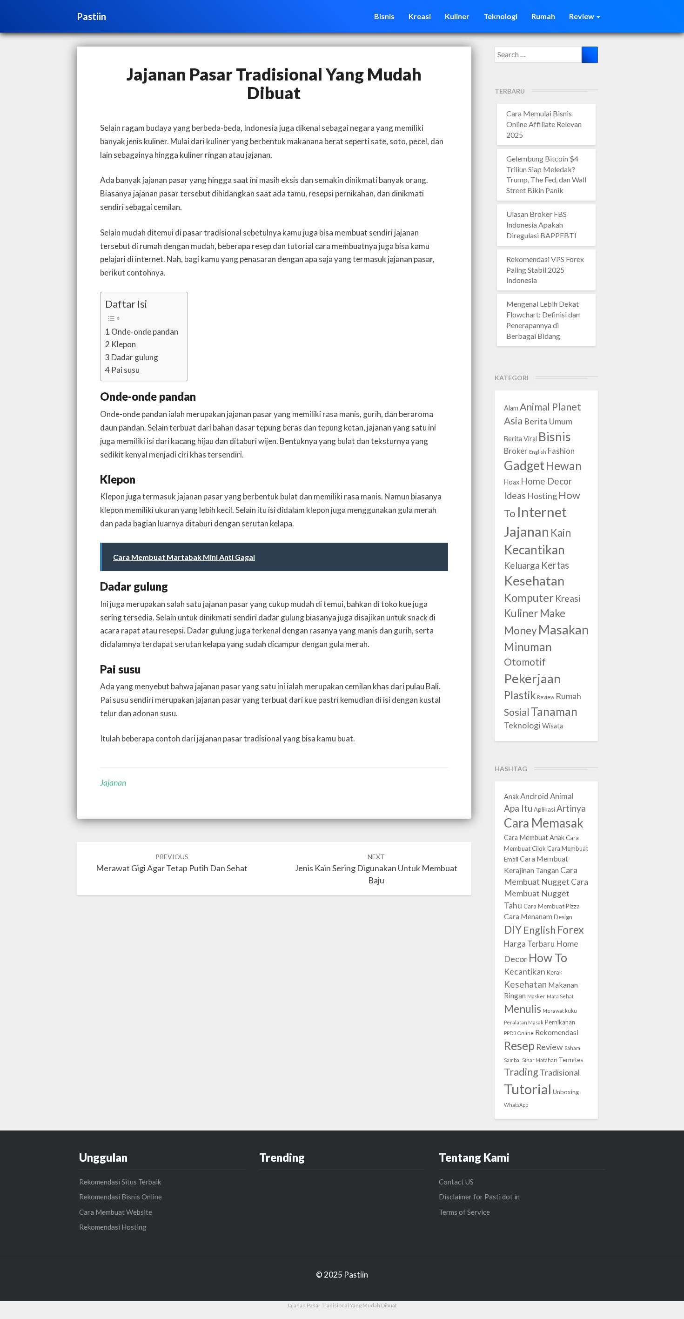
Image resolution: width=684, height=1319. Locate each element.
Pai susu (125, 370)
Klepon (123, 344)
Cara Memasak (543, 822)
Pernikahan (560, 1022)
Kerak (555, 972)
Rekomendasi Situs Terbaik (120, 1182)
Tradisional (560, 1072)
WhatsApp (516, 1105)
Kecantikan (534, 549)
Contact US (456, 1182)
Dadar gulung (134, 357)
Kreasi (420, 16)
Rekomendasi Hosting (113, 1227)
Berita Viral (520, 439)
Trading (521, 1072)
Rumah (543, 16)
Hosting (542, 496)
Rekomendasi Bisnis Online (120, 1196)
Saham (572, 1048)
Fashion (561, 451)
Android (534, 796)
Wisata (552, 726)
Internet (542, 512)
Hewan (564, 465)
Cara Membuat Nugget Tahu (546, 893)
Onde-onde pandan (144, 331)
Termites (571, 1059)
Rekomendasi (556, 1032)
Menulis (522, 1008)
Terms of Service (464, 1212)
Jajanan (113, 782)
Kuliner (457, 16)
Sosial (517, 712)
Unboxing (566, 1092)
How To (548, 957)
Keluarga (522, 565)
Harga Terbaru (529, 944)
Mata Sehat (560, 996)
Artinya (571, 808)
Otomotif (525, 662)
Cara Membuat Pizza (551, 906)
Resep (519, 1045)
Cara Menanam (528, 916)
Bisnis (384, 16)
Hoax (511, 482)
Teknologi (500, 16)
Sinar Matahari (539, 1060)
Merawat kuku (560, 1011)
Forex (570, 929)
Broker (516, 451)
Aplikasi (544, 809)
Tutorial (527, 1089)
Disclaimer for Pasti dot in (479, 1196)
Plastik (520, 694)
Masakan (563, 629)
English (537, 452)
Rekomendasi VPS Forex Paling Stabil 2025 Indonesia (545, 270)
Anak (511, 797)
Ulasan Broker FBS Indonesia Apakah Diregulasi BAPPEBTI (541, 224)
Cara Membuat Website (115, 1212)
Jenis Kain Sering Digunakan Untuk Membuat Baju (376, 869)
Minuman (528, 646)
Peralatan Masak (523, 1022)
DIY (513, 929)
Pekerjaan (532, 678)
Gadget (524, 465)
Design (563, 917)
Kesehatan (534, 580)
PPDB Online (519, 1033)
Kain (560, 532)
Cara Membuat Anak (534, 837)
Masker (536, 996)
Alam (511, 408)
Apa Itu (518, 808)
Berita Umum (548, 421)
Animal (562, 796)
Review (582, 16)
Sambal (512, 1060)
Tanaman (554, 711)
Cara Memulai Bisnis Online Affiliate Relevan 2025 (544, 124)
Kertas (555, 565)
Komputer (529, 597)
